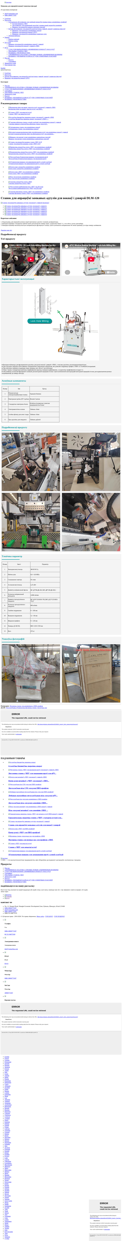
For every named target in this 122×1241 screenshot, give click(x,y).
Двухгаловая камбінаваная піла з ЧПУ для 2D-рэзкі (25, 188)
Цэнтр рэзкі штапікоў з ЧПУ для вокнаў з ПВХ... (28, 781)
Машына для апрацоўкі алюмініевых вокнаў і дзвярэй (25, 44)
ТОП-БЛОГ (49, 916)
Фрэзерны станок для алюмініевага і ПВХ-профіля (26, 706)
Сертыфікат (12, 61)
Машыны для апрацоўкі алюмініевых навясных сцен (29, 34)
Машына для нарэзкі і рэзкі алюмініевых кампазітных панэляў (28, 139)
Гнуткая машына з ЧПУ (20, 23)
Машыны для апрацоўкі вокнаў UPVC (24, 32)
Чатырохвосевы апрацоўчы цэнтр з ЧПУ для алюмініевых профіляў (30, 154)
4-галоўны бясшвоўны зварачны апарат (25, 766)
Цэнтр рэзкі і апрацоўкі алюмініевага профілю (23, 168)
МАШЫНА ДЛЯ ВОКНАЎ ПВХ (19, 53)
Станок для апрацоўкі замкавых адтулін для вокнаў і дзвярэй (34, 825)
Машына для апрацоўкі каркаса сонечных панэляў (28, 27)
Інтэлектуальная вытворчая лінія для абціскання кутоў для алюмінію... (31, 134)
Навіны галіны (13, 41)
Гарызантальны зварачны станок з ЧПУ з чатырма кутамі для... (35, 818)
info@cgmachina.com (11, 910)
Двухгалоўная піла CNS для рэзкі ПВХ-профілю (28, 788)
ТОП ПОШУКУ (59, 916)
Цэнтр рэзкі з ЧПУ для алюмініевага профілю (23, 173)
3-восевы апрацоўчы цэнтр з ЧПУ (19, 183)
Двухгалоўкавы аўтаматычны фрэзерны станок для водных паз (26, 708)
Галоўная (8, 18)
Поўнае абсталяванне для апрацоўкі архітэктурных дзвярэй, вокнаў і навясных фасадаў (36, 29)
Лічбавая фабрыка (14, 35)
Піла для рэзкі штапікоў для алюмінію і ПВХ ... (28, 810)
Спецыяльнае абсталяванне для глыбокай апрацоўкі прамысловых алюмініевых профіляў (37, 22)
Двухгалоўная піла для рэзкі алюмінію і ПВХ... (28, 803)
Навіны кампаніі (13, 39)
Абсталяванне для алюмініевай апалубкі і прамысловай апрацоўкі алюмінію (37, 25)
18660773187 (9, 993)
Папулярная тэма (10, 65)
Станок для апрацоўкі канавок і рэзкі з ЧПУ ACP (24, 144)
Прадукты (8, 20)
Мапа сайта (40, 916)
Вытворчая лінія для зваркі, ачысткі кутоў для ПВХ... (25, 109)
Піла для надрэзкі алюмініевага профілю (21, 178)
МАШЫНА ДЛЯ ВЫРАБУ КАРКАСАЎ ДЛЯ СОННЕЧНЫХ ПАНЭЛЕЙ (32, 56)
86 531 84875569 (10, 934)
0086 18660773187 (10, 911)
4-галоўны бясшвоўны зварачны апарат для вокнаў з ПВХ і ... (28, 119)
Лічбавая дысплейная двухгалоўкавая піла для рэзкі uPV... (33, 796)
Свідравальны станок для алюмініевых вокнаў (23, 129)
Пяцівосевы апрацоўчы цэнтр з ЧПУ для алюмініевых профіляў (29, 149)
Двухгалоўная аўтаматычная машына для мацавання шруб (27, 159)
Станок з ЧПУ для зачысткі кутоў (19, 114)
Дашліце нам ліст (6, 230)
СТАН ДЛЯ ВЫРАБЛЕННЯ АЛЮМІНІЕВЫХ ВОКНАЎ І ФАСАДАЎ (31, 49)
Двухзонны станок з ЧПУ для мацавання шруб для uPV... (32, 773)
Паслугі (10, 60)
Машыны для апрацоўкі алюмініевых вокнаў (26, 30)
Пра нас (7, 58)
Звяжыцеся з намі (10, 63)
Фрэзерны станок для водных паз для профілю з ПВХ (30, 840)
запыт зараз (4, 891)
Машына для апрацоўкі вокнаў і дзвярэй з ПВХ (23, 46)
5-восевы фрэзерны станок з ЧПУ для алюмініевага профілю (28, 193)
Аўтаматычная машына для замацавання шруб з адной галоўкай (29, 163)
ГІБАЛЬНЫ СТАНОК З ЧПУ (18, 51)
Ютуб (6, 963)
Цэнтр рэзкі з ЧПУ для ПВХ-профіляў (24, 832)
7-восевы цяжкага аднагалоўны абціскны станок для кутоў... (28, 124)
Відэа (6, 48)
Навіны (7, 37)
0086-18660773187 (10, 908)
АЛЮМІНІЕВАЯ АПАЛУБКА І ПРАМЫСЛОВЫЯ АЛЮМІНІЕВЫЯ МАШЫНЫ (35, 54)
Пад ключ (8, 42)
